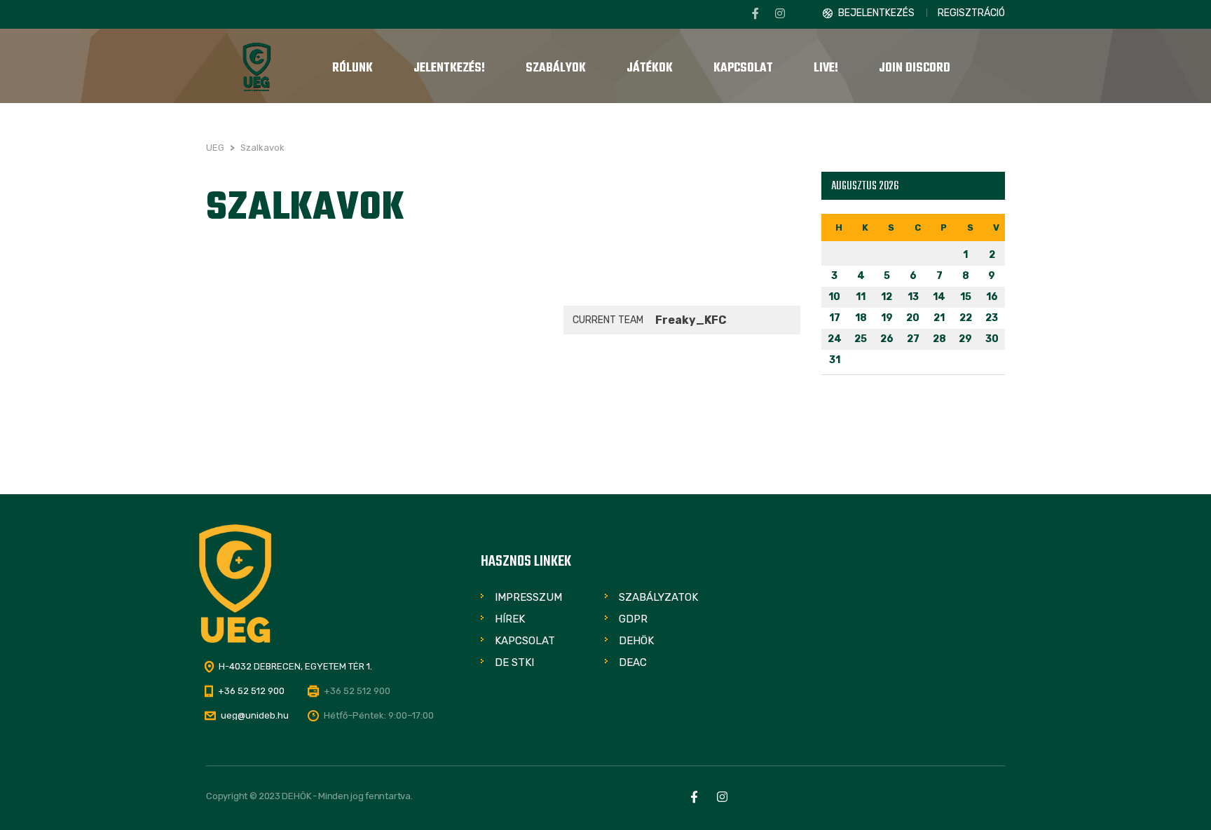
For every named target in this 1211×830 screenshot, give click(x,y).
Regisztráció (971, 13)
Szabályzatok (658, 597)
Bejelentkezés (876, 13)
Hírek (510, 619)
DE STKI (514, 662)
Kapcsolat (525, 640)
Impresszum (528, 597)
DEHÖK (636, 640)
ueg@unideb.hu (255, 715)
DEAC (633, 662)
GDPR (633, 619)
